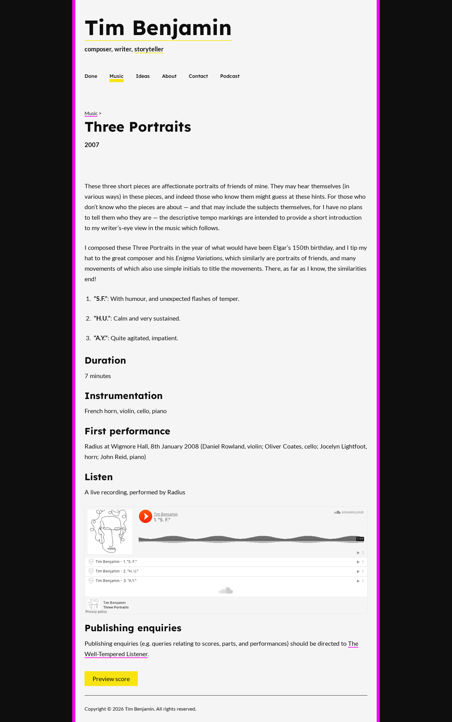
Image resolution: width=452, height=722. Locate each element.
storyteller (149, 49)
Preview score (111, 678)
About (169, 76)
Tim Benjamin (158, 27)
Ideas (143, 76)
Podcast (230, 76)
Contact (198, 76)
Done (91, 76)
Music (116, 76)
